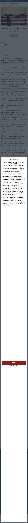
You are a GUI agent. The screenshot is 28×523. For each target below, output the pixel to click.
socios (16, 165)
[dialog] (14, 339)
